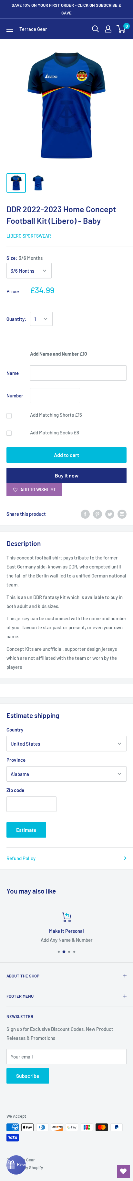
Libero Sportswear (28, 236)
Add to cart (66, 455)
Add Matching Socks (54, 432)
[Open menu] (9, 29)
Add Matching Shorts (56, 415)
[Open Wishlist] (123, 1171)
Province (16, 760)
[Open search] (95, 28)
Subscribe (27, 1076)
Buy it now (66, 475)
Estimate (26, 830)
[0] (121, 29)
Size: (24, 258)
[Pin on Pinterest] (97, 514)
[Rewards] (16, 1165)
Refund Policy (21, 858)
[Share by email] (122, 514)
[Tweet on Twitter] (109, 514)
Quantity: (16, 319)
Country (14, 729)
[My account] (108, 28)
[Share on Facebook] (85, 514)
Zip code (15, 790)
